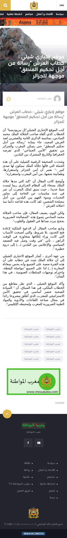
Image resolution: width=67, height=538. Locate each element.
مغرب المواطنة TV (19, 484)
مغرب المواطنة (53, 329)
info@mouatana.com (23, 524)
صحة (52, 498)
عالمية (26, 477)
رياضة (27, 470)
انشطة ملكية (14, 14)
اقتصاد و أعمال (44, 14)
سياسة (60, 14)
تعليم (52, 491)
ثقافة (27, 463)
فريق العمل (23, 491)
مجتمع (29, 14)
